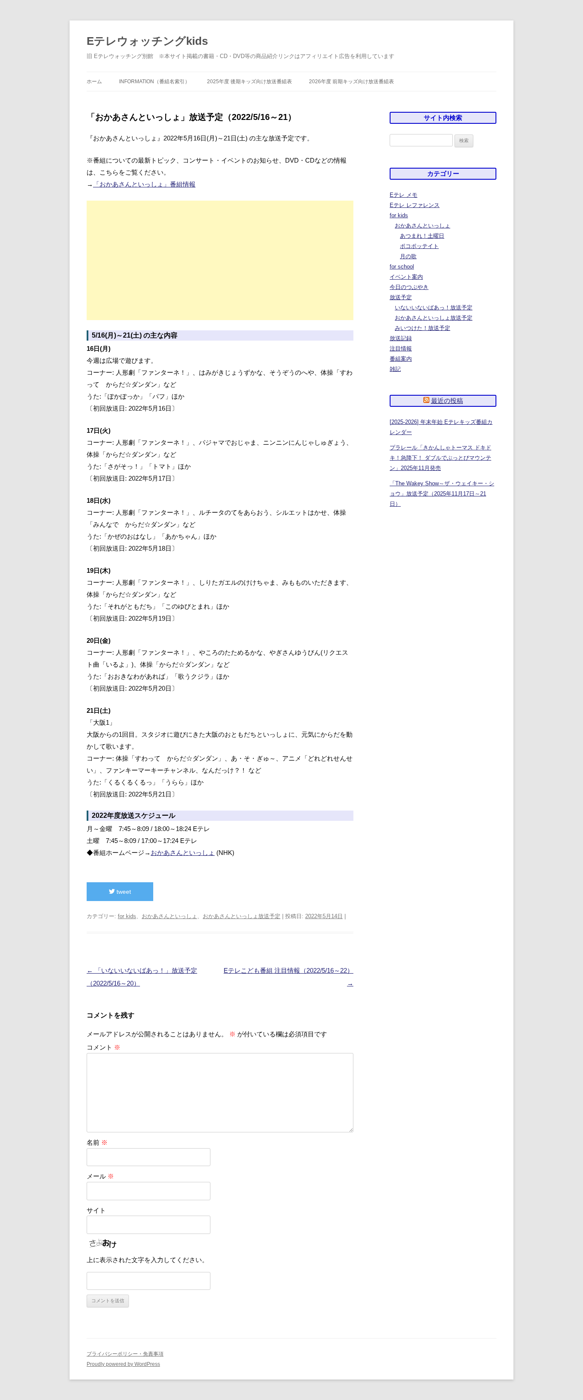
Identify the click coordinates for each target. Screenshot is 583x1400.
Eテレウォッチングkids (147, 41)
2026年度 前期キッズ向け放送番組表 (351, 82)
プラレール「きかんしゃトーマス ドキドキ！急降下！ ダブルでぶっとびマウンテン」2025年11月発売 (440, 457)
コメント (103, 1047)
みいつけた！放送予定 (422, 328)
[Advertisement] (220, 260)
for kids (127, 916)
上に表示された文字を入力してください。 (147, 1259)
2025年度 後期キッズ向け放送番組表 (249, 82)
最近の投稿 (447, 400)
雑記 (395, 369)
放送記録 (401, 338)
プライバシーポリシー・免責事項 (125, 1354)
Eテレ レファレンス (415, 205)
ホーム (94, 82)
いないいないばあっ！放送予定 (433, 307)
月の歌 (408, 256)
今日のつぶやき (409, 287)
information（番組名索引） (154, 82)
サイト (96, 1210)
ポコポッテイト (419, 246)
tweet (123, 891)
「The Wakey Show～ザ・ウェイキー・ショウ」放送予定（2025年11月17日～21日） (442, 493)
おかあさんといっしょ (183, 852)
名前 (97, 1142)
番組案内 (401, 359)
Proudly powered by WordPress (123, 1364)
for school (402, 266)
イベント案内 (406, 277)
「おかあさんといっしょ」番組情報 (144, 184)
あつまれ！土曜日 (422, 236)
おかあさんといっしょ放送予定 (241, 916)
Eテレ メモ (403, 195)
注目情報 (401, 348)
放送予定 (401, 297)
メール (100, 1176)
